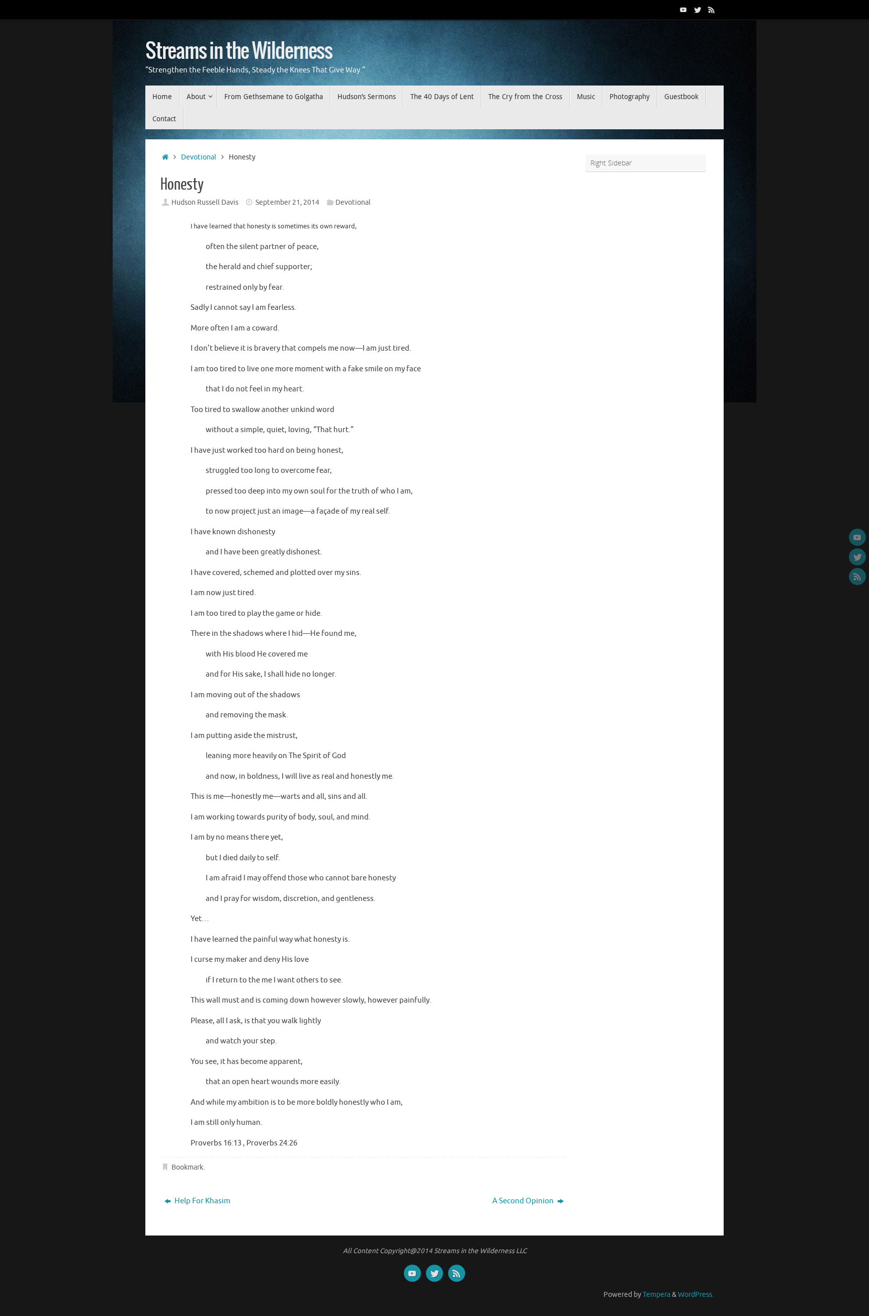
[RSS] (712, 10)
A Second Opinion (523, 1201)
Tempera (656, 1294)
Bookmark (187, 1167)
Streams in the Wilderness (238, 51)
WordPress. (696, 1294)
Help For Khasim (201, 1201)
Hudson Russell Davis (204, 202)
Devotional (198, 157)
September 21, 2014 (287, 202)
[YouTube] (683, 10)
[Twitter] (697, 10)
